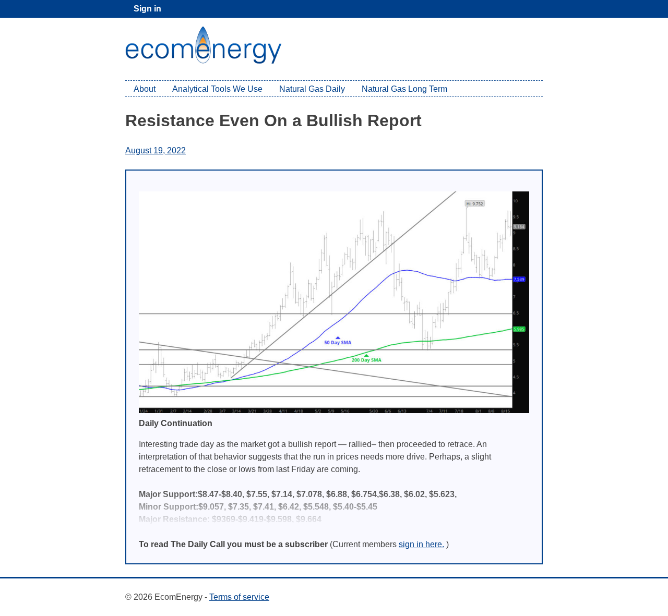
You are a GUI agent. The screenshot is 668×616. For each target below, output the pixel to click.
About (145, 88)
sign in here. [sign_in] (421, 544)
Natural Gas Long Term (404, 88)
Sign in (147, 8)
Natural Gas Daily (312, 88)
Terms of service (239, 597)
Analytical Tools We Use (217, 88)
